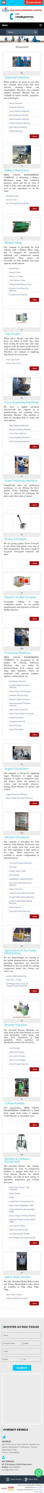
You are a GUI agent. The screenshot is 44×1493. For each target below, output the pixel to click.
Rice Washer (14, 875)
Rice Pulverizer (15, 725)
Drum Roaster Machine (18, 1064)
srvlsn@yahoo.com (10, 1470)
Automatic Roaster (16, 1052)
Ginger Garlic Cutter (17, 871)
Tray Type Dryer (12, 359)
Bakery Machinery (17, 170)
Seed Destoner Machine (19, 119)
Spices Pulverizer (16, 729)
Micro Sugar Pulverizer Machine (19, 798)
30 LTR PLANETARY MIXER (17, 203)
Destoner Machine (17, 77)
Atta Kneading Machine (18, 425)
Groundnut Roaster (17, 1056)
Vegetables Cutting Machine (21, 879)
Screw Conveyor (16, 539)
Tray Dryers (12, 334)
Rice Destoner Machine (18, 115)
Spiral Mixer (14, 268)
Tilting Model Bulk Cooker (17, 1298)
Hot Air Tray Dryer (13, 363)
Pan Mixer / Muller (14, 980)
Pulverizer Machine (17, 653)
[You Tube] (4, 4)
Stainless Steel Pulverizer (19, 699)
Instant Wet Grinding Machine (21, 1201)
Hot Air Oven (11, 200)
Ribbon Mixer (13, 242)
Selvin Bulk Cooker (17, 1277)
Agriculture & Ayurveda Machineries (20, 952)
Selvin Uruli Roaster (17, 1060)
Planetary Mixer (12, 196)
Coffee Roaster (15, 1103)
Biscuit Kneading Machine (20, 429)
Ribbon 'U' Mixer (16, 276)
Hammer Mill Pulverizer (18, 695)
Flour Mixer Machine (17, 433)
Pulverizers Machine (17, 681)
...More (34, 136)
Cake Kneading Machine (19, 441)
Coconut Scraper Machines (20, 863)
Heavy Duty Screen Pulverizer (21, 713)
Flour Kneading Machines (22, 402)
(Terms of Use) (39, 1487)
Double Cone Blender (18, 294)
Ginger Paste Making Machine (21, 897)
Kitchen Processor (17, 837)
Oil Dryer (13, 867)
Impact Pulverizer (16, 717)
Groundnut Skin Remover (19, 911)
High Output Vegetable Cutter (21, 1205)
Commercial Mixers (17, 1226)
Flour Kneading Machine (19, 437)
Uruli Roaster (14, 1048)
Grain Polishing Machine (21, 480)
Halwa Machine (15, 889)
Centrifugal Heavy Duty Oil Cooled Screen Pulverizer (17, 985)
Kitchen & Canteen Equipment (17, 1160)
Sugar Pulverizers (16, 768)
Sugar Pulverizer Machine (16, 794)
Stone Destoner (15, 103)
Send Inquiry (16, 1479)
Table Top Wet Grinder (18, 1230)
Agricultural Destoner (18, 127)
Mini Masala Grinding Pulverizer (22, 1238)
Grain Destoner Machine (19, 111)
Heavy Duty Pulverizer (18, 709)
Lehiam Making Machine (16, 976)
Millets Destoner (15, 131)
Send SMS (33, 1479)
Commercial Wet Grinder (19, 1234)
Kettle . (12, 1197)
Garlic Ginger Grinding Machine (22, 1216)
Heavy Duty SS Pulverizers (20, 691)
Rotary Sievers (15, 907)
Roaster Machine (16, 1025)
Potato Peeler (14, 1193)
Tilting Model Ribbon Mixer (20, 284)
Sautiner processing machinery (22, 893)
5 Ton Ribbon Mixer (17, 280)
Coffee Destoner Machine (19, 123)
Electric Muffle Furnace (20, 597)
